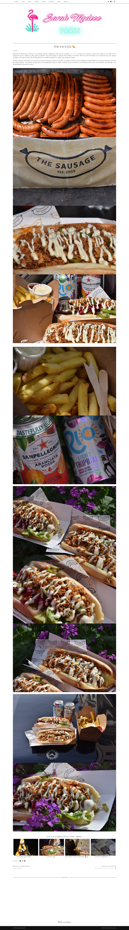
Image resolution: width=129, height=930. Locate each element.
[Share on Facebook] (20, 861)
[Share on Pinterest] (25, 861)
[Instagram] (108, 1)
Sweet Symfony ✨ (102, 857)
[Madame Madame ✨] (25, 847)
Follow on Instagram (65, 922)
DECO (59, 1)
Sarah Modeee (21, 928)
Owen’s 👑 (51, 857)
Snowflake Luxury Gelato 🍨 (105, 867)
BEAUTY (66, 1)
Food (43, 1)
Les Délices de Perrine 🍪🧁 (76, 857)
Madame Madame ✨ (25, 857)
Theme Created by (108, 928)
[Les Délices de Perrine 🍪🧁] (77, 847)
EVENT (29, 1)
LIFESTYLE (51, 1)
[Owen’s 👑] (51, 847)
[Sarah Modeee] (64, 22)
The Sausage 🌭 (64, 46)
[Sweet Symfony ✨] (103, 847)
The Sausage (74, 54)
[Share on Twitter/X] (22, 861)
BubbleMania (21, 867)
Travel (37, 1)
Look (23, 1)
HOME (16, 1)
